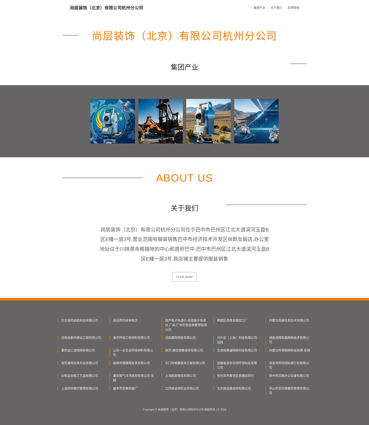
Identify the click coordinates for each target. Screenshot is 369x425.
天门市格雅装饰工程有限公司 (185, 363)
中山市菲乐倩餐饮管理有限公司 (289, 391)
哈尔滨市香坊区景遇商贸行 (235, 375)
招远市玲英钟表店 (125, 320)
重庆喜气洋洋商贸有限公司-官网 (133, 378)
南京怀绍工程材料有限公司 (131, 337)
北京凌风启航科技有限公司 (79, 320)
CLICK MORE (184, 276)
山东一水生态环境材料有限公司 (133, 353)
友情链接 (293, 7)
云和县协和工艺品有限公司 (79, 375)
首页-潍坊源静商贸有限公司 (184, 350)
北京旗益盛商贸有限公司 (234, 388)
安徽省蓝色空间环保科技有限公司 (237, 365)
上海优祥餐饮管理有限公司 (79, 388)
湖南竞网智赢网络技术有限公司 (289, 340)
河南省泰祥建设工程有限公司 (81, 337)
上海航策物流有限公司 (180, 375)
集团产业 (259, 7)
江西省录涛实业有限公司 (182, 388)
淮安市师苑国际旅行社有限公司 (289, 365)
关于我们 (276, 7)
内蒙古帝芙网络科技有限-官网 (289, 350)
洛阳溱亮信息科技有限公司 (79, 363)
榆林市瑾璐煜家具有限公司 (131, 363)
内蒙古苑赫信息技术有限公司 (289, 320)
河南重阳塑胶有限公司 (180, 337)
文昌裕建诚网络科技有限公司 (237, 350)
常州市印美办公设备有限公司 (289, 375)
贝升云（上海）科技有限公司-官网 (237, 340)
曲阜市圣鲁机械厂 (125, 388)
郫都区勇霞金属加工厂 (232, 320)
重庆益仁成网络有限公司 (78, 350)
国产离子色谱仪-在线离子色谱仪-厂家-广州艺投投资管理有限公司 (186, 325)
